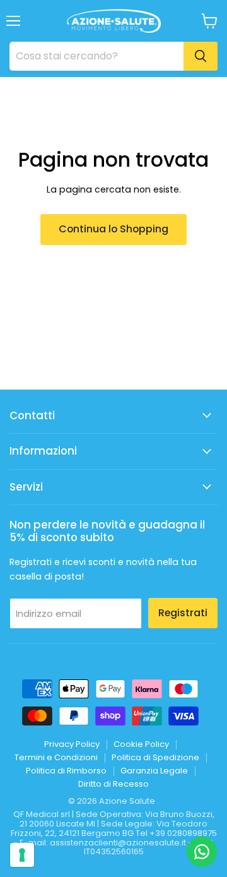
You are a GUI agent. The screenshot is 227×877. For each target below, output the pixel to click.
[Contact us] (202, 852)
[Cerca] (200, 56)
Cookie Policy (141, 744)
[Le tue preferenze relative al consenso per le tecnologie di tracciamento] (22, 855)
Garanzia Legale (154, 771)
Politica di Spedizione (155, 757)
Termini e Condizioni (56, 757)
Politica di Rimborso (66, 771)
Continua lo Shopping (113, 229)
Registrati (182, 613)
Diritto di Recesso (113, 784)
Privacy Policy (72, 744)
